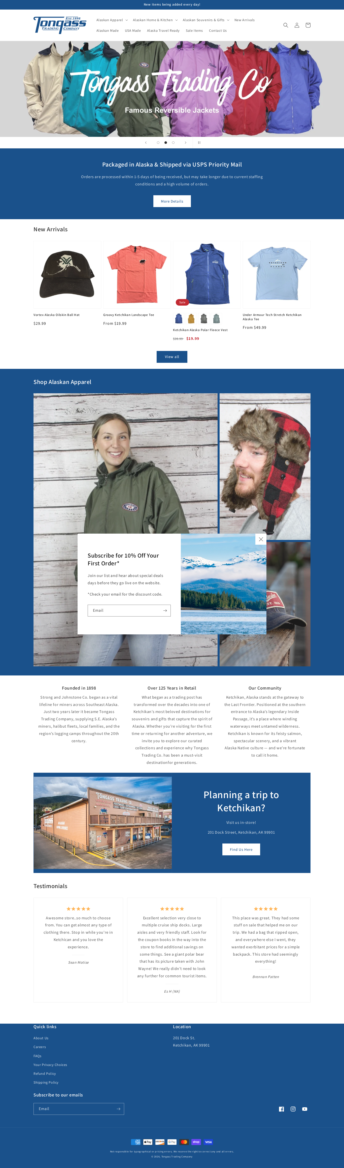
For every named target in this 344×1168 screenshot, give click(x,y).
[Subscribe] (164, 611)
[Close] (260, 539)
